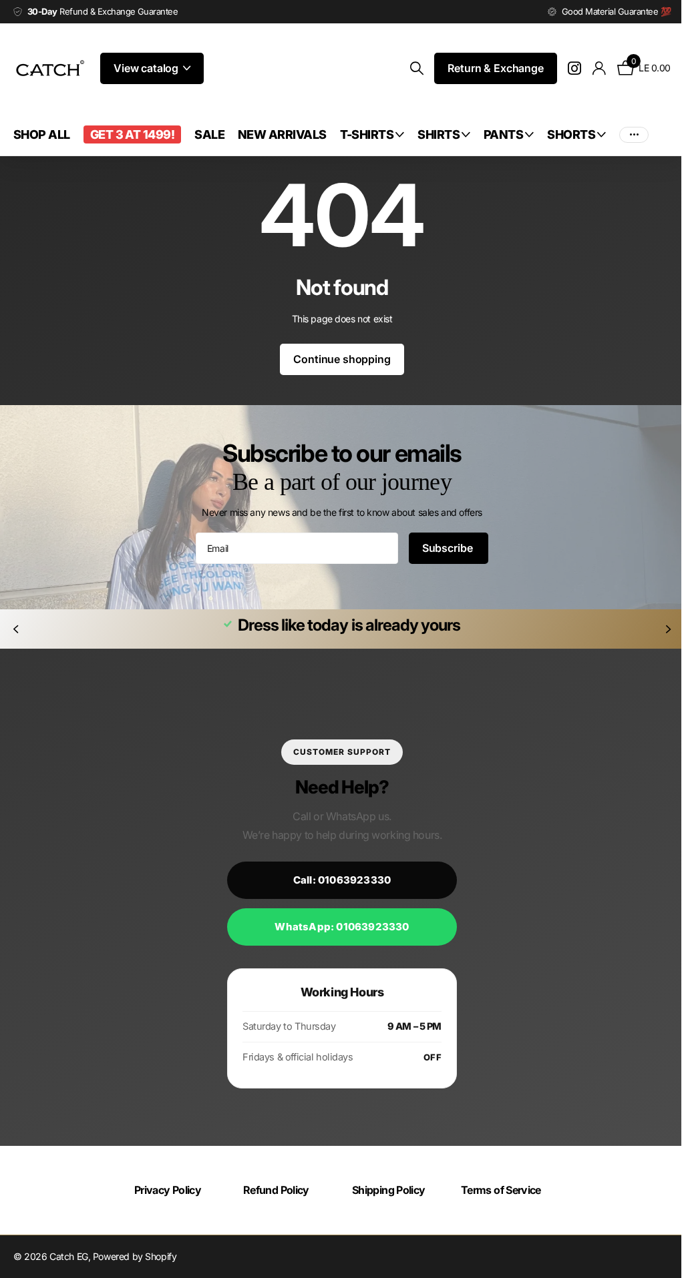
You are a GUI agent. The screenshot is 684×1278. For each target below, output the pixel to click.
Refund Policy (273, 1190)
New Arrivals (282, 134)
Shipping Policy (383, 1190)
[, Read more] (565, 68)
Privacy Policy (166, 1190)
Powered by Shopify (134, 1256)
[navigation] (16, 629)
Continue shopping (337, 359)
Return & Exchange (485, 68)
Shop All (41, 134)
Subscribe (443, 548)
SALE (209, 134)
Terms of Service (494, 1190)
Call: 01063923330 (336, 880)
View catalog (147, 68)
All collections (372, 134)
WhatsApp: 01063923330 (337, 926)
